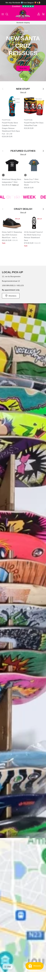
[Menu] (2, 14)
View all (23, 92)
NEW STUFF (23, 89)
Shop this (23, 73)
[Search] (8, 14)
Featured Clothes (23, 151)
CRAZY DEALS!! (23, 209)
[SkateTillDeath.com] (23, 14)
